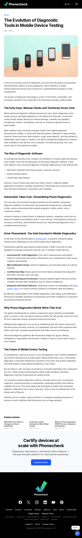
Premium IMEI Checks (70, 517)
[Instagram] (37, 502)
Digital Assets (34, 513)
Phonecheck (40, 239)
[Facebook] (20, 502)
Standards (54, 519)
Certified (9, 510)
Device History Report (32, 519)
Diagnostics (45, 517)
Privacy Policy (48, 524)
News (61, 510)
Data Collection (10, 517)
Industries (28, 510)
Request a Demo (41, 462)
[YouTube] (53, 502)
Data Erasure (21, 517)
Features (47, 510)
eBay (16, 289)
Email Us (29, 524)
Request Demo (48, 513)
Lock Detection (56, 517)
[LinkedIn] (45, 502)
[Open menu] (76, 4)
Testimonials (71, 510)
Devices (38, 510)
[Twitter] (28, 502)
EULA (37, 524)
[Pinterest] (61, 502)
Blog (6, 15)
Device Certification (33, 517)
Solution (18, 510)
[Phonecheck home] (16, 4)
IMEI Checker (45, 519)
